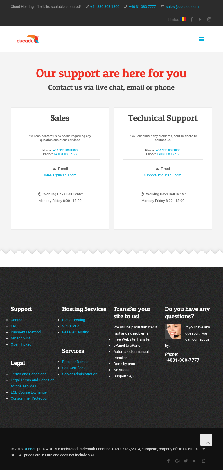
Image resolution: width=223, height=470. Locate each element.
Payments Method (26, 332)
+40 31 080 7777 (142, 6)
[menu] (201, 39)
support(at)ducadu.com (162, 175)
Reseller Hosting (75, 332)
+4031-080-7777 (182, 360)
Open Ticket (21, 344)
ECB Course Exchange (29, 392)
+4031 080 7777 (168, 154)
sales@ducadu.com (182, 6)
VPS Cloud (70, 326)
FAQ (14, 326)
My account (20, 338)
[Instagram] (209, 19)
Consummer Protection (29, 398)
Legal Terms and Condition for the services (32, 383)
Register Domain (75, 362)
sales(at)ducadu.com (60, 175)
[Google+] (177, 461)
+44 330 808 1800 (104, 6)
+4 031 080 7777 (65, 154)
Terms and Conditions (28, 374)
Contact (17, 320)
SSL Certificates (75, 368)
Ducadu (30, 449)
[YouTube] (200, 19)
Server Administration (79, 374)
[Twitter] (186, 461)
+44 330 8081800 (65, 150)
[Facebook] (192, 19)
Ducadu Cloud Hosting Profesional (28, 39)
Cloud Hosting (73, 320)
